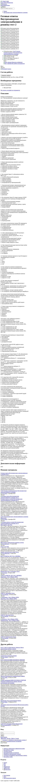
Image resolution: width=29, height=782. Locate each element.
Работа (19, 700)
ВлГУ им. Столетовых (10, 571)
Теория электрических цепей (8, 552)
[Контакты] (4, 4)
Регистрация (4, 5)
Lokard (6, 657)
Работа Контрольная (17, 723)
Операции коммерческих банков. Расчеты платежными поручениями (11, 682)
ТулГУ (14, 51)
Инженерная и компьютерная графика (15, 676)
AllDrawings (7, 768)
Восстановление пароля (10, 778)
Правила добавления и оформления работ (14, 748)
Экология (7, 615)
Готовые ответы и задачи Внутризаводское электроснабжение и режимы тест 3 (11, 499)
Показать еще (4, 641)
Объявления (10, 2)
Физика (3, 571)
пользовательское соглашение (13, 741)
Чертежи (3, 676)
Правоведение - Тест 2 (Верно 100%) (10, 620)
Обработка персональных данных (12, 754)
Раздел (2, 2)
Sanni (5, 493)
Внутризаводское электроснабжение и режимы (16, 12)
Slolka (6, 702)
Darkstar (6, 594)
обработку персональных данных (17, 740)
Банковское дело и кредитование (9, 700)
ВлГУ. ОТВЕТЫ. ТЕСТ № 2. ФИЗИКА (10, 556)
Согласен (4, 740)
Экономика (8, 593)
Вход (8, 5)
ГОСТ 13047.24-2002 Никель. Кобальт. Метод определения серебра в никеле (12, 648)
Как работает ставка (9, 750)
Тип (5, 765)
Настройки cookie (8, 756)
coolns (6, 677)
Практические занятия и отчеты (16, 542)
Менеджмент (4, 542)
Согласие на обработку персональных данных (15, 755)
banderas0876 (7, 725)
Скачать (9, 69)
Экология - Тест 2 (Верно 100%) (9, 598)
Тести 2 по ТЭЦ (5, 546)
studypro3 (6, 544)
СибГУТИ (3, 723)
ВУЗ (5, 2)
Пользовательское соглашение (11, 752)
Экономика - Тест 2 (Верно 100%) (9, 577)
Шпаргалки (3, 518)
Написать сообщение (16, 62)
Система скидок (8, 751)
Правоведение (9, 636)
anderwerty (7, 553)
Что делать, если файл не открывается (10, 90)
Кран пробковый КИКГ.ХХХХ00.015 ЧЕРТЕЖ (13, 659)
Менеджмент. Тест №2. (6, 524)
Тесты (17, 552)
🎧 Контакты (7, 769)
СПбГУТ (3, 593)
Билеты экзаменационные (12, 52)
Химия (15, 655)
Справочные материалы (7, 655)
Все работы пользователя (18, 63)
